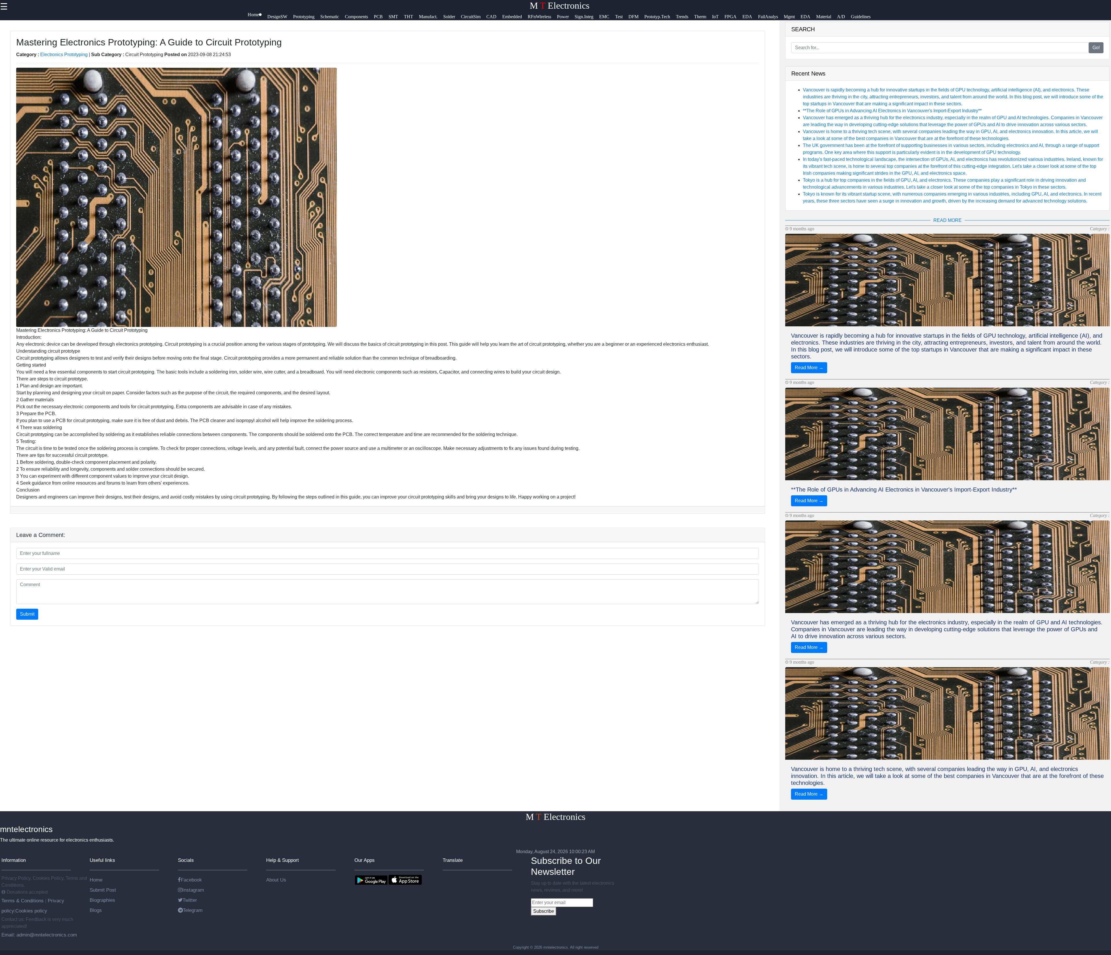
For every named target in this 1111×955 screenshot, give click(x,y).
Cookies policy (31, 911)
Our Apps (364, 860)
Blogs (96, 910)
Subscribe (543, 911)
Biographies (102, 900)
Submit (27, 614)
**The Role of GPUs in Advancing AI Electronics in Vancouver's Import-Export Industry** (892, 110)
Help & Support (282, 860)
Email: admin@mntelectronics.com (39, 935)
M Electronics (559, 5)
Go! (1096, 47)
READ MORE (947, 220)
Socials (186, 860)
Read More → (809, 367)
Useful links (102, 860)
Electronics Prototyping (64, 54)
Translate (453, 860)
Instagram (193, 890)
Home (96, 880)
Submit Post (103, 890)
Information (13, 860)
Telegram (193, 910)
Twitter (190, 900)
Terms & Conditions (23, 901)
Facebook (191, 880)
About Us (276, 880)
